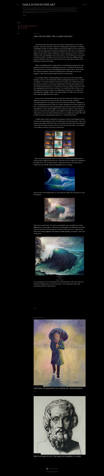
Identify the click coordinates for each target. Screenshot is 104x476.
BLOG (24, 15)
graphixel (56, 471)
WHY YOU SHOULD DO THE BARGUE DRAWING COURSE (57, 456)
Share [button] (18, 33)
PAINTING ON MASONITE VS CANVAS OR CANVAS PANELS (58, 388)
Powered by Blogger (53, 468)
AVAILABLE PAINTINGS (28, 26)
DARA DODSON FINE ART (38, 4)
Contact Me (23, 28)
